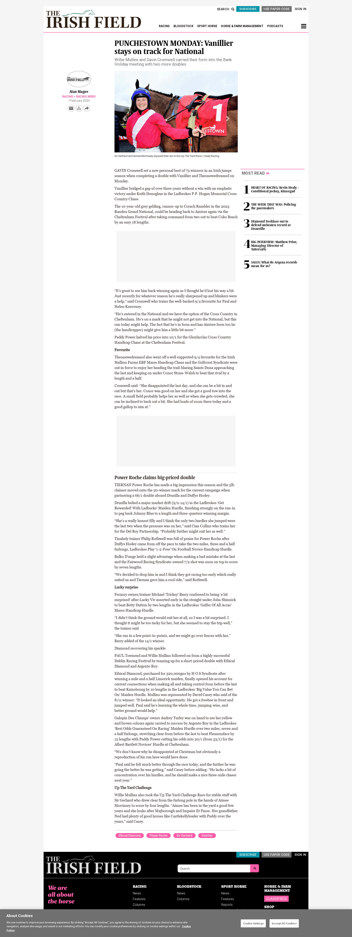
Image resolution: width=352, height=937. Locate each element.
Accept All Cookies (284, 923)
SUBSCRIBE (247, 9)
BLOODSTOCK (184, 26)
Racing (67, 96)
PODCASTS (275, 26)
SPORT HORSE (207, 26)
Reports (227, 905)
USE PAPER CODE (276, 9)
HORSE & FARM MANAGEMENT (242, 26)
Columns (139, 905)
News (137, 893)
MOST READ (253, 173)
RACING (164, 26)
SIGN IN (300, 9)
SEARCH (223, 9)
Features (139, 899)
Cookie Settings (253, 923)
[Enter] (254, 868)
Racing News (86, 96)
